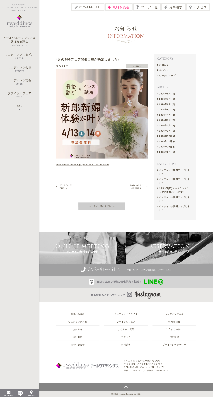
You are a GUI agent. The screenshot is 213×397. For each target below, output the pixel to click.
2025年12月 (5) (168, 136)
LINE (20, 393)
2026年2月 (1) (167, 125)
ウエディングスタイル (126, 314)
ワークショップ (167, 75)
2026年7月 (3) (167, 99)
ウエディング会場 (174, 314)
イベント (164, 70)
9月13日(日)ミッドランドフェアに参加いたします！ (174, 190)
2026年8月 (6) (167, 93)
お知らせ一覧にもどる (100, 206)
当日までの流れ (174, 329)
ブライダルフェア (126, 321)
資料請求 (176, 7)
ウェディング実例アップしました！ (174, 172)
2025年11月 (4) (168, 141)
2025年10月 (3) (168, 146)
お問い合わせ (78, 344)
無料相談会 (121, 7)
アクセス (200, 7)
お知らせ (164, 65)
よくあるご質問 (126, 329)
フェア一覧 (149, 7)
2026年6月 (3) (167, 104)
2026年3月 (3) (167, 120)
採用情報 (174, 337)
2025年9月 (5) (167, 152)
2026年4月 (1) (167, 115)
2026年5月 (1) (167, 109)
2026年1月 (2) (167, 131)
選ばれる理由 (78, 314)
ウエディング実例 (77, 321)
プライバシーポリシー (174, 344)
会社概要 (77, 337)
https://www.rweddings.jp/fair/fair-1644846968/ (82, 164)
